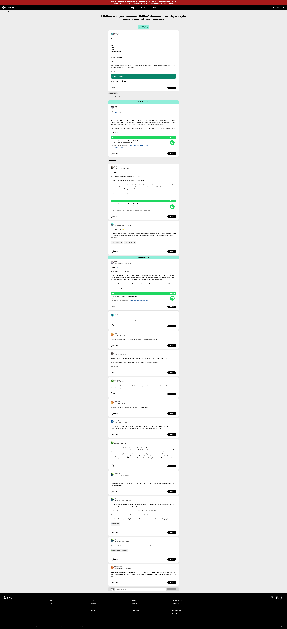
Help (132, 7)
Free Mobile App (135, 607)
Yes (157, 565)
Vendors (92, 614)
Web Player (134, 603)
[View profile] (112, 34)
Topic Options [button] (112, 93)
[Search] (274, 8)
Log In (278, 7)
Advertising (93, 607)
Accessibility (49, 626)
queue (125, 81)
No (150, 565)
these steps (153, 3)
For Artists (93, 600)
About (50, 600)
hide (121, 81)
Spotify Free (175, 614)
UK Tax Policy (69, 626)
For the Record (53, 607)
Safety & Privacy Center (13, 626)
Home (10, 12)
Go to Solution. (120, 76)
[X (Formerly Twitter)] (277, 598)
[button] (176, 34)
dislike (117, 81)
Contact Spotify (135, 610)
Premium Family (176, 607)
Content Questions (21, 12)
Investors (92, 610)
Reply (172, 88)
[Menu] (283, 8)
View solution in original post (118, 147)
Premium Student (176, 610)
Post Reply (172, 589)
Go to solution (144, 27)
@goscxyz (117, 112)
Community (10, 7)
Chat (143, 7)
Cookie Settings (33, 626)
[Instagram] (272, 598)
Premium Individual (177, 600)
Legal (5, 626)
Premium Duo (175, 603)
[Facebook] (281, 598)
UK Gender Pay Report (79, 626)
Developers (93, 603)
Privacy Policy (24, 626)
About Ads (42, 626)
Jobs (50, 603)
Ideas (154, 7)
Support (133, 600)
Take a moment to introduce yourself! (138, 145)
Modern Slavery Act (59, 626)
